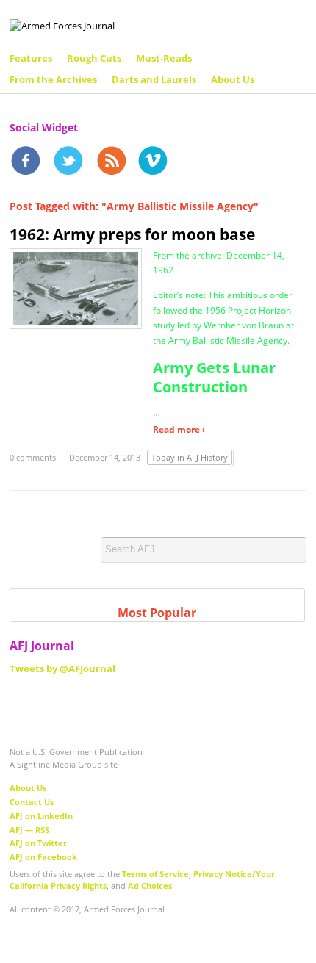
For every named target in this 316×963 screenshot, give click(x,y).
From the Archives (53, 79)
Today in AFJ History (189, 457)
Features (31, 58)
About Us (232, 79)
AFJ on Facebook (43, 856)
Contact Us (32, 801)
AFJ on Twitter (38, 842)
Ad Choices (150, 885)
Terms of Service (155, 873)
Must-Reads (164, 58)
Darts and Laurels (154, 79)
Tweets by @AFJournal (62, 668)
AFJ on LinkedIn (41, 815)
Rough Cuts (94, 58)
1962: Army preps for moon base (132, 234)
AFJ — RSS (29, 829)
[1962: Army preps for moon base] (76, 287)
